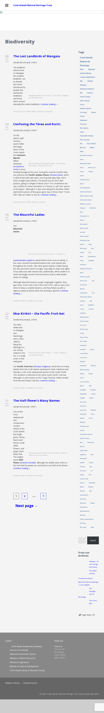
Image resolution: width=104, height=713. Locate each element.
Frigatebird (83, 394)
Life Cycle (83, 325)
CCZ (90, 474)
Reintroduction (84, 317)
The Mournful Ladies (29, 214)
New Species (84, 128)
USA (90, 386)
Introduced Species (87, 89)
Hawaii (82, 474)
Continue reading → (49, 104)
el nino (82, 309)
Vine (93, 293)
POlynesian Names (86, 297)
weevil (82, 252)
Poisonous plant (85, 276)
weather (91, 309)
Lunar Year (83, 357)
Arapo (92, 349)
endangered (92, 256)
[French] (89, 42)
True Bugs (83, 112)
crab (93, 280)
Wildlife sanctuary (85, 204)
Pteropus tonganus (42, 366)
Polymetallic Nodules (86, 136)
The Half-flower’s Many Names (36, 400)
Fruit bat (82, 466)
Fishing (91, 171)
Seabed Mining (85, 73)
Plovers (82, 116)
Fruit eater (83, 470)
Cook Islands (86, 57)
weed (81, 272)
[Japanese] (95, 42)
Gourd (82, 377)
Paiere (82, 171)
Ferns (90, 418)
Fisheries (82, 515)
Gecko (82, 104)
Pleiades (82, 361)
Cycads (82, 430)
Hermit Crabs (84, 329)
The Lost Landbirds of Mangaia (36, 56)
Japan (82, 132)
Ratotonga (83, 248)
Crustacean (83, 284)
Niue (90, 491)
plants (82, 175)
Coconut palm (84, 321)
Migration (91, 69)
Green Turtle (84, 337)
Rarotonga (84, 65)
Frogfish (82, 398)
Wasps (93, 503)
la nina (82, 333)
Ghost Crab (83, 280)
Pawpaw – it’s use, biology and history (94, 564)
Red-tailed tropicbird (86, 155)
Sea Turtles (83, 341)
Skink (92, 527)
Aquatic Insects (85, 438)
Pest (91, 454)
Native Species (85, 100)
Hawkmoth (83, 365)
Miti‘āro (92, 147)
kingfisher (91, 305)
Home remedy (84, 236)
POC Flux (83, 523)
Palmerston (83, 458)
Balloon (82, 289)
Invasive (82, 301)
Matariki (93, 365)
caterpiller (83, 390)
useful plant (83, 293)
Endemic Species (85, 108)
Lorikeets (83, 313)
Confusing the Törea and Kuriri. (37, 124)
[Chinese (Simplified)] (84, 42)
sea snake (83, 402)
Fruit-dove (83, 124)
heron (82, 305)
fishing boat (91, 167)
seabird (82, 462)
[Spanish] (97, 42)
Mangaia (83, 85)
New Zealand (91, 143)
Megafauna (83, 120)
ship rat (82, 446)
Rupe (81, 151)
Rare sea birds (85, 140)
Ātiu (81, 81)
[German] (92, 42)
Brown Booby (84, 228)
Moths (82, 487)
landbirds (91, 260)
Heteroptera (83, 507)
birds (82, 69)
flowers (82, 220)
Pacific (91, 462)
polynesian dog (85, 240)
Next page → (26, 505)
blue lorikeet (83, 224)
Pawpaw (82, 208)
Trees (92, 414)
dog (92, 248)
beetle (82, 244)
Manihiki (93, 410)
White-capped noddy (86, 196)
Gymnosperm (84, 495)
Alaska (93, 112)
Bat (91, 466)
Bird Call (82, 147)
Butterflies (92, 483)
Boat (81, 212)
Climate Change (85, 97)
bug (91, 301)
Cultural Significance (87, 77)
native (82, 260)
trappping (83, 454)
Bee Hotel (83, 527)
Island (82, 183)
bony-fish (83, 349)
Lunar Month (84, 353)
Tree (89, 252)
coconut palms (84, 382)
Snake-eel (83, 406)
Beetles (90, 487)
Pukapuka (83, 414)
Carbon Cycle (84, 479)
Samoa (82, 483)
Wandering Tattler (85, 163)
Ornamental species (86, 434)
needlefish (83, 345)
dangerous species (86, 268)
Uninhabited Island (86, 200)
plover (82, 159)
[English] (87, 42)
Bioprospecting (84, 511)
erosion (93, 394)
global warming (84, 369)
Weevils (82, 491)
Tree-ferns (83, 499)
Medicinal (93, 208)
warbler (82, 418)
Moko (81, 256)
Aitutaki (90, 81)
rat (91, 470)
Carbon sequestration (86, 519)
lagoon (92, 398)
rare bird (82, 232)
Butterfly (93, 390)
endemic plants (84, 179)
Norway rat (90, 442)
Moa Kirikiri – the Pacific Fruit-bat (38, 313)
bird (81, 143)
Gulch (82, 167)
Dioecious (83, 503)
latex (81, 442)
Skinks (82, 373)
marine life (83, 410)
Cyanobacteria (84, 426)
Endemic (90, 93)
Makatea (82, 422)
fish (81, 93)
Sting (90, 244)
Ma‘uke (91, 373)
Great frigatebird (85, 187)
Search (93, 540)
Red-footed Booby (85, 192)
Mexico (82, 386)
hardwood (83, 264)
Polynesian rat (84, 216)
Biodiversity (85, 61)
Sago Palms (83, 450)
